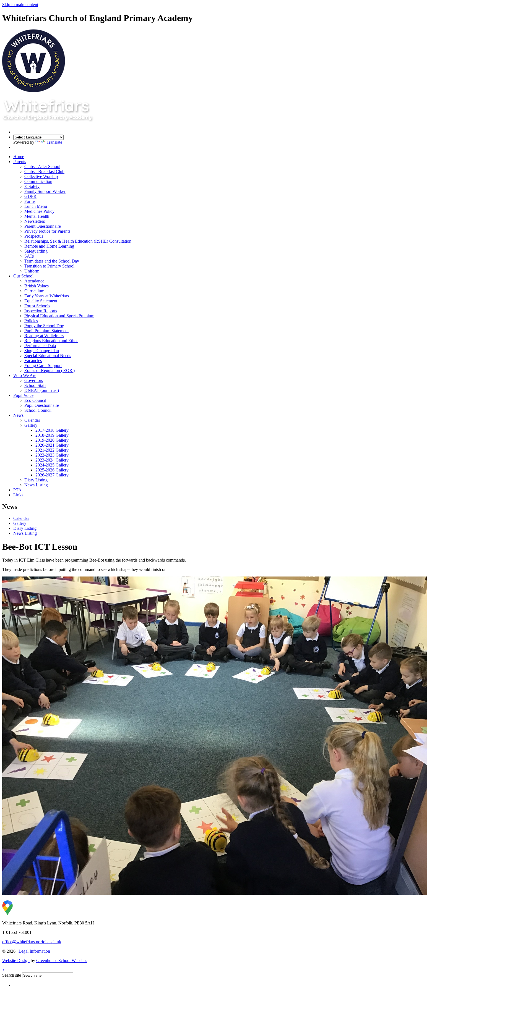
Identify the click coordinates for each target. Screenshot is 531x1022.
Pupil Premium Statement (46, 330)
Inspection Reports (40, 310)
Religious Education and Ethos (51, 340)
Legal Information (34, 951)
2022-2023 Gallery (52, 455)
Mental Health (36, 216)
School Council (37, 410)
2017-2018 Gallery (52, 430)
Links (18, 494)
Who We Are (24, 375)
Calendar (32, 420)
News (18, 415)
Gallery (30, 425)
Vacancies (33, 360)
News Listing (36, 485)
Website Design (16, 960)
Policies (31, 320)
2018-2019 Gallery (52, 435)
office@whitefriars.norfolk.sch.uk (31, 941)
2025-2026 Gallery (52, 470)
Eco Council (35, 400)
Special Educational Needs (47, 355)
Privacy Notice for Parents (47, 231)
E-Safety (32, 186)
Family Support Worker (45, 191)
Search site (11, 975)
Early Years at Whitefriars (46, 296)
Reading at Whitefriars (44, 335)
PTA (17, 490)
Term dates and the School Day (51, 261)
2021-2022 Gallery (52, 450)
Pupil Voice (23, 395)
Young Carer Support (43, 365)
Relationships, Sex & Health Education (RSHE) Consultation (77, 241)
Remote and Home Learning (49, 246)
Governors (33, 380)
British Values (36, 286)
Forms (29, 201)
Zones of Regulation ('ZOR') (49, 370)
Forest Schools (37, 305)
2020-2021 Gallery (52, 445)
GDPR (30, 196)
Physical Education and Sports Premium (59, 315)
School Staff (35, 385)
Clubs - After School (42, 166)
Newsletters (34, 221)
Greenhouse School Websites (61, 960)
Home (18, 156)
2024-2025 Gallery (52, 465)
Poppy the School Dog (44, 325)
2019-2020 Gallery (52, 440)
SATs (29, 256)
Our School (23, 276)
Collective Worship (41, 176)
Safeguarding (36, 251)
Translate (54, 142)
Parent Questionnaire (42, 226)
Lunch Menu (35, 206)
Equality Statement (40, 300)
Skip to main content (20, 4)
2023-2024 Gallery (52, 460)
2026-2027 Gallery (52, 475)
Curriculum (34, 291)
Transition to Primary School (49, 266)
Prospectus (33, 236)
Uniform (31, 271)
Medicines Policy (39, 211)
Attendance (34, 281)
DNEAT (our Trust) (41, 390)
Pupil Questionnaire (41, 405)
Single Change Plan (41, 350)
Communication (38, 181)
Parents (19, 161)
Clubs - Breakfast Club (44, 171)
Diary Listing (36, 480)
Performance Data (40, 345)
